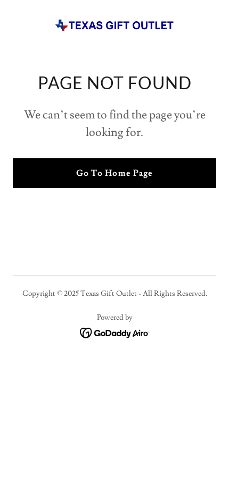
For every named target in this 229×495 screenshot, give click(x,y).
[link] (114, 25)
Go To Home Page (114, 173)
